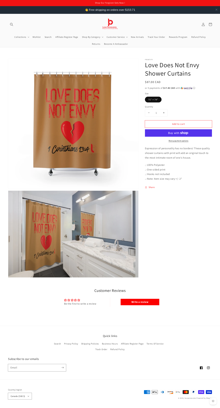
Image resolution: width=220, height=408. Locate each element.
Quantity (149, 106)
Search (57, 343)
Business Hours (110, 343)
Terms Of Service (155, 343)
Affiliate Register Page (132, 343)
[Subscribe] (62, 367)
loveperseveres (190, 398)
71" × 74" (153, 99)
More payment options (178, 140)
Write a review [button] (139, 302)
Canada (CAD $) (18, 396)
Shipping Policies (90, 343)
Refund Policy (117, 349)
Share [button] (152, 187)
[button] (11, 24)
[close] (216, 10)
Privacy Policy (71, 343)
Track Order (101, 349)
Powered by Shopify (204, 398)
